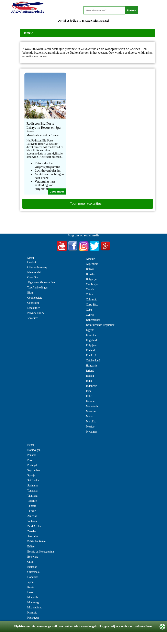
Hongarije (91, 365)
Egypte (90, 330)
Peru (30, 460)
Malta (89, 416)
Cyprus (90, 314)
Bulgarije (91, 279)
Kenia (30, 587)
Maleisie (91, 411)
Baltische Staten (36, 541)
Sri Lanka (33, 480)
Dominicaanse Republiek (100, 324)
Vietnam (32, 521)
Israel (89, 391)
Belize (30, 546)
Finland (90, 350)
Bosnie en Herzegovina (40, 551)
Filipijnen (91, 345)
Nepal (30, 444)
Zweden (31, 531)
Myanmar (91, 431)
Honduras (32, 577)
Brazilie (90, 274)
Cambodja (92, 284)
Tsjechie (32, 500)
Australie (32, 536)
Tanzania (32, 490)
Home (26, 33)
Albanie (90, 258)
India (89, 380)
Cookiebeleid (34, 297)
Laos (30, 592)
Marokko (91, 421)
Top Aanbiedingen (37, 287)
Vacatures (32, 318)
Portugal (32, 465)
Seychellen (33, 470)
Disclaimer (33, 307)
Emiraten (91, 335)
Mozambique (34, 607)
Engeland (91, 340)
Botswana (32, 556)
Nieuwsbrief (34, 272)
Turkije (31, 510)
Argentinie (92, 263)
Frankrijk (91, 355)
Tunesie (31, 505)
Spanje (31, 475)
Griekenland (93, 360)
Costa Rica (92, 304)
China (89, 294)
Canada (90, 289)
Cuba (89, 309)
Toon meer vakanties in (87, 204)
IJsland (90, 375)
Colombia (91, 299)
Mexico (90, 426)
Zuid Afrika (34, 526)
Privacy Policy (35, 312)
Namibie (32, 612)
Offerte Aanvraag (37, 267)
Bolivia (90, 269)
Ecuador (32, 566)
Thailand (32, 495)
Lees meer (57, 191)
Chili (30, 561)
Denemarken (93, 319)
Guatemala (33, 571)
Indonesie (91, 385)
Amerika (32, 516)
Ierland (90, 370)
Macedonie (92, 406)
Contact (31, 262)
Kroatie (90, 401)
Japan (30, 582)
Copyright (33, 302)
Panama (31, 455)
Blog (30, 292)
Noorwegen (34, 449)
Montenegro (34, 602)
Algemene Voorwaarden (41, 282)
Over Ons (32, 277)
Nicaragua (33, 617)
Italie (89, 396)
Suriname (32, 485)
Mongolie (32, 597)
